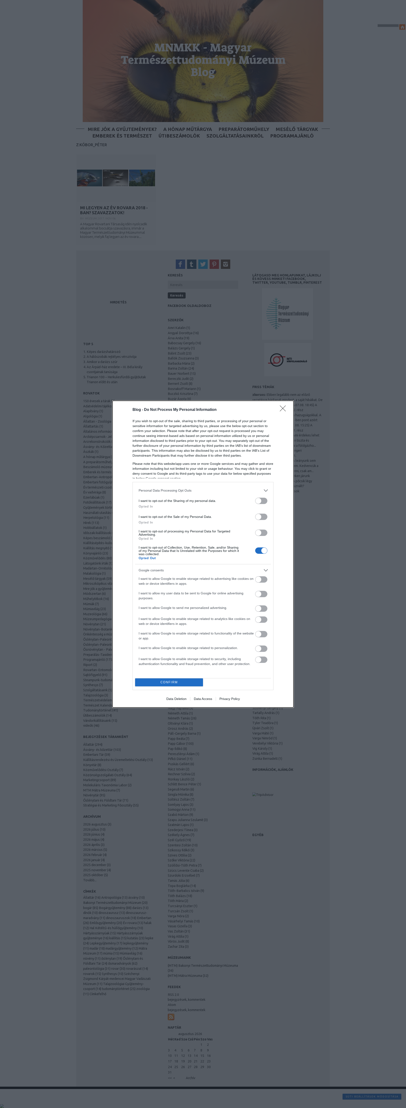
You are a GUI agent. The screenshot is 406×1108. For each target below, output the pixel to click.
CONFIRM (169, 682)
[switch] (261, 501)
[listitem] (203, 490)
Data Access (203, 699)
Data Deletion (176, 699)
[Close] (284, 409)
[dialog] (203, 554)
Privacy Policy (229, 699)
